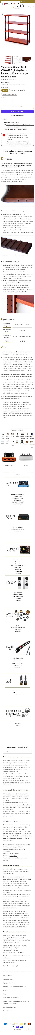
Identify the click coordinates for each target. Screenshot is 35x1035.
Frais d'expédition (11, 84)
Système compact (18, 504)
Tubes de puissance (18, 691)
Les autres (18, 600)
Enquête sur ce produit (12, 122)
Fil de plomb (18, 569)
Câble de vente (18, 665)
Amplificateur (17, 500)
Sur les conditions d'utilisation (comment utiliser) (20, 124)
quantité (3, 97)
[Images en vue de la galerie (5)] (26, 60)
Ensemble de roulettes (9, 94)
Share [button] (4, 119)
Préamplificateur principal (17, 494)
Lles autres (18, 573)
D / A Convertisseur (18, 527)
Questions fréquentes (9, 1007)
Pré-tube (18, 694)
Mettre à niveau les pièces (18, 627)
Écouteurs (17, 723)
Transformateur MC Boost (18, 565)
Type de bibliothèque (18, 594)
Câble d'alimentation (18, 658)
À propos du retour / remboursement (16, 129)
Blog (4, 994)
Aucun (5, 90)
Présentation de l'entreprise (11, 997)
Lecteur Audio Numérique (17, 529)
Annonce (5, 990)
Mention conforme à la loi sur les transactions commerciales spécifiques (16, 1002)
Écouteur (18, 725)
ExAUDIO (19, 1029)
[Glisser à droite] (33, 60)
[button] (2, 6)
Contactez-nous (7, 1011)
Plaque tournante (17, 560)
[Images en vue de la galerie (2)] (17, 60)
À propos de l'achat (8, 983)
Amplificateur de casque (18, 502)
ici (16, 966)
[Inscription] (30, 752)
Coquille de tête (18, 571)
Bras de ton (18, 563)
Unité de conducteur (18, 596)
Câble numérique (18, 660)
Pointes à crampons (17, 90)
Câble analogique (17, 662)
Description (13, 856)
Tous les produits (8, 979)
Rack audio (18, 629)
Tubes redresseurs (18, 692)
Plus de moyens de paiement (17, 115)
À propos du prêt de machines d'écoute (14, 986)
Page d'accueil (7, 975)
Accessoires (18, 531)
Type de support (18, 592)
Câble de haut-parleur (17, 663)
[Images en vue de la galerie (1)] (8, 60)
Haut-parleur (18, 598)
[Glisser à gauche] (2, 60)
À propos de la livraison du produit (16, 127)
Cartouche (17, 561)
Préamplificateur (18, 496)
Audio (17, 625)
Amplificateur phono (18, 498)
